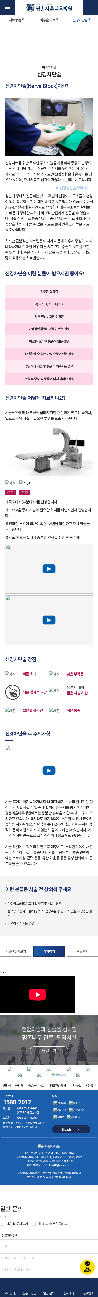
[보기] (25, 1223)
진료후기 (82, 951)
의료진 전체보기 (16, 951)
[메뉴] (7, 7)
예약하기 (49, 951)
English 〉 (71, 1129)
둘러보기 (49, 1050)
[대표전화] (90, 7)
